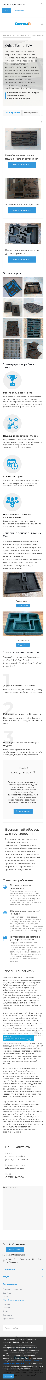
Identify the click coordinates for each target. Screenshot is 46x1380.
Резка (5, 1311)
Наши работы (31, 113)
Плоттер (6, 1304)
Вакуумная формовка (12, 1289)
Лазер (5, 1296)
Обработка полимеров (13, 1300)
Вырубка (7, 1293)
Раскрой (6, 1307)
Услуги (6, 1277)
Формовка (7, 1315)
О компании (9, 1269)
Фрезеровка (8, 1318)
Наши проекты (12, 113)
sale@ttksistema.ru (15, 1168)
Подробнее (23, 606)
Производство (10, 1284)
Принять (8, 1376)
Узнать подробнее (22, 164)
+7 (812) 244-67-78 (14, 1177)
